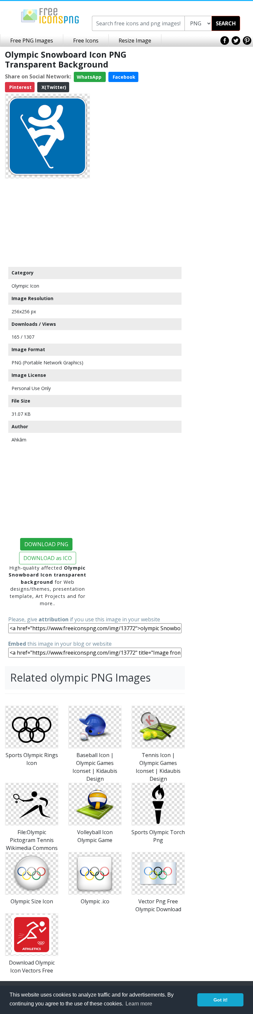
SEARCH (226, 23)
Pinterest (20, 87)
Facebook (123, 77)
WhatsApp (90, 77)
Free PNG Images (31, 40)
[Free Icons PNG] (50, 15)
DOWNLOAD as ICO (47, 558)
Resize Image (135, 40)
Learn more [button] (139, 1003)
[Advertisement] (47, 222)
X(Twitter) (53, 87)
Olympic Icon (25, 286)
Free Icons (85, 40)
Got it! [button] (220, 999)
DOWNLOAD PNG (46, 544)
